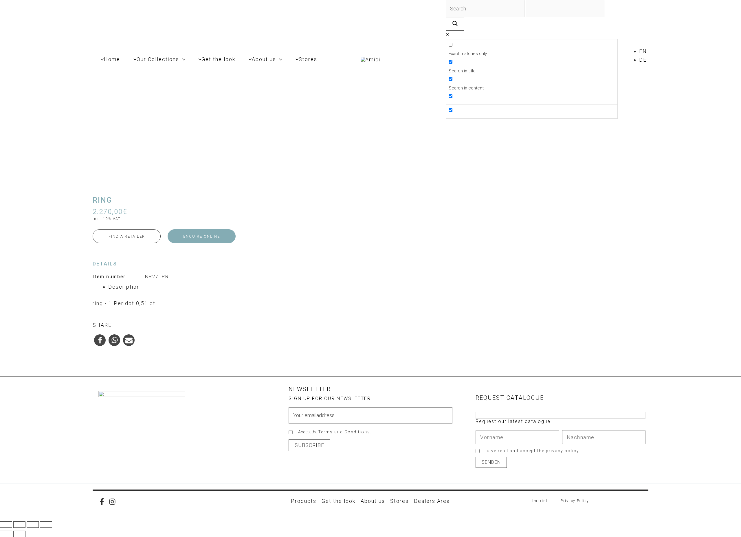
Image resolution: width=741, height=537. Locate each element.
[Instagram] (112, 501)
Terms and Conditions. (345, 432)
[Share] (33, 524)
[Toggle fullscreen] (19, 524)
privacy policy (562, 450)
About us (373, 501)
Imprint (540, 501)
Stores (399, 501)
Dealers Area (432, 501)
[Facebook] (101, 501)
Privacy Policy (575, 501)
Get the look (338, 501)
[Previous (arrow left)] (6, 534)
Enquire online (201, 236)
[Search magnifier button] (455, 24)
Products (303, 501)
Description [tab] (124, 287)
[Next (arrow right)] (19, 534)
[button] (182, 59)
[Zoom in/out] (6, 524)
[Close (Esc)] (46, 524)
